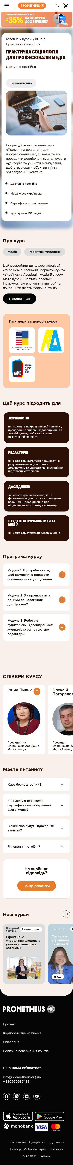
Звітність (57, 1149)
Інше (38, 39)
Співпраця (11, 1042)
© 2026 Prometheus (37, 1156)
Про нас (9, 1024)
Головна (12, 39)
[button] (57, 5)
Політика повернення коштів (25, 1051)
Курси (27, 39)
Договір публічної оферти (28, 1149)
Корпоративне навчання (22, 1033)
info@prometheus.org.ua (22, 1077)
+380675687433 (16, 1081)
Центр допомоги (36, 886)
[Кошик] (65, 5)
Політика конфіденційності (27, 1142)
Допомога (58, 1142)
